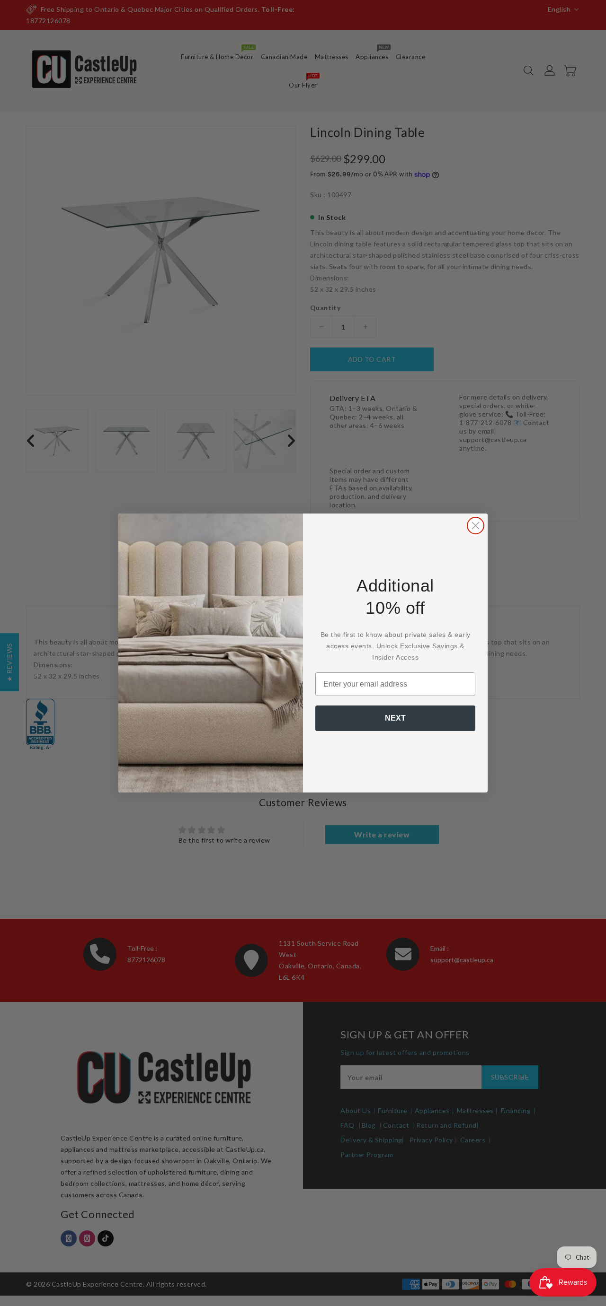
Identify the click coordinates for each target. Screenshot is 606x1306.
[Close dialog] (475, 525)
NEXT (395, 718)
